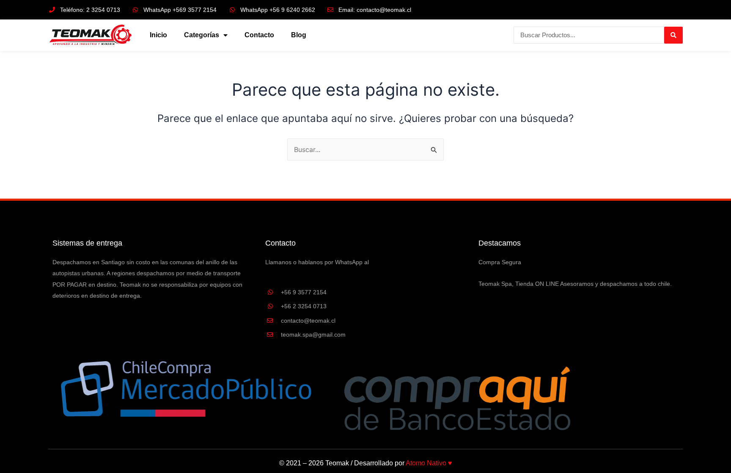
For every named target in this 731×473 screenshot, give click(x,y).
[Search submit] (673, 35)
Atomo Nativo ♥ (429, 463)
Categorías (201, 35)
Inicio (158, 35)
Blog (298, 35)
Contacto (259, 35)
